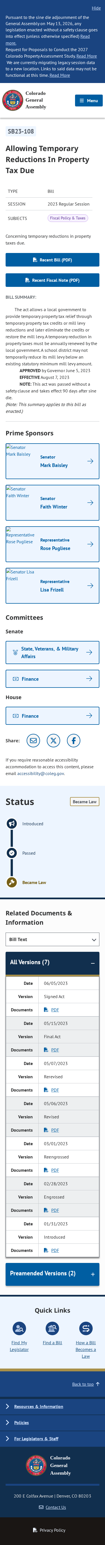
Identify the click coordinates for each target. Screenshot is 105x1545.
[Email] (33, 740)
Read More (86, 56)
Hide (96, 8)
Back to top (83, 1384)
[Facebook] (73, 740)
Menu (92, 100)
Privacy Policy (52, 1530)
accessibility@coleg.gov (40, 773)
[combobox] (52, 939)
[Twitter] (53, 740)
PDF (55, 1009)
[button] (52, 1407)
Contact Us (56, 1507)
